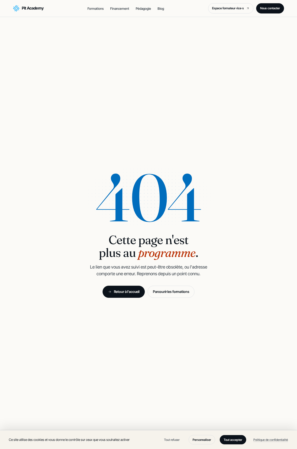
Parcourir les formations (171, 291)
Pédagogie (143, 8)
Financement (119, 8)
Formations (95, 8)
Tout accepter (233, 440)
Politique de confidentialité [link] (270, 440)
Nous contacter (270, 8)
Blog (161, 8)
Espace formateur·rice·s (231, 9)
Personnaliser (202, 440)
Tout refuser (172, 440)
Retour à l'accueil (126, 291)
